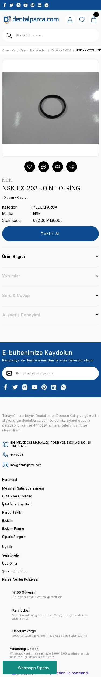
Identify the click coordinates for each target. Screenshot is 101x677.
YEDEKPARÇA (45, 207)
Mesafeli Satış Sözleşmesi (23, 488)
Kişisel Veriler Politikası (20, 579)
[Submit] (9, 373)
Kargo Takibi (12, 512)
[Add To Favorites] (29, 166)
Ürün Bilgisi (13, 256)
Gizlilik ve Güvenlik (17, 496)
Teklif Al (50, 234)
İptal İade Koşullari (16, 504)
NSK (37, 213)
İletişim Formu (13, 529)
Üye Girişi (9, 563)
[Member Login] (70, 19)
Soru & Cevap (16, 295)
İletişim (7, 520)
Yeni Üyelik (11, 555)
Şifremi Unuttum (14, 571)
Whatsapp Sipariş (33, 667)
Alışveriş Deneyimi (21, 314)
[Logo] (31, 20)
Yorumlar (11, 276)
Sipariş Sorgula (14, 537)
